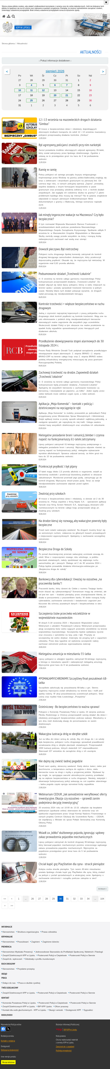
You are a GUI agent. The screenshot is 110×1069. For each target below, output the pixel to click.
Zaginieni (35, 942)
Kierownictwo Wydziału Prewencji (18, 952)
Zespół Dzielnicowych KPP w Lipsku (19, 955)
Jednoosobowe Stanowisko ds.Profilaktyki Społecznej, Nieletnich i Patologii (69, 952)
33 (80, 898)
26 (32, 898)
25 (31, 100)
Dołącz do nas (9, 983)
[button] (105, 17)
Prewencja (6, 946)
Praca (4, 977)
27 (39, 898)
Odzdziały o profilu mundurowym (40, 959)
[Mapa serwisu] (8, 16)
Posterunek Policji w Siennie (82, 955)
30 (59, 898)
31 (66, 898)
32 (73, 898)
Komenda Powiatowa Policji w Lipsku (19, 1003)
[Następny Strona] (103, 71)
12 (43, 90)
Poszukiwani (23, 942)
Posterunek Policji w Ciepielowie (52, 955)
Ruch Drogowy (8, 963)
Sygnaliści (88, 1010)
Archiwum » (102, 889)
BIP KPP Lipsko (45, 1006)
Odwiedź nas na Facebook (3, 1029)
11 (31, 90)
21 (66, 95)
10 (19, 90)
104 (101, 898)
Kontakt (5, 997)
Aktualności (22, 43)
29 (52, 898)
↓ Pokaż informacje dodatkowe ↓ (55, 60)
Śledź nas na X (8, 1029)
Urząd (4, 973)
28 (46, 898)
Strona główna (8, 43)
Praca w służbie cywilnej (29, 983)
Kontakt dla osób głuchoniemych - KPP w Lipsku (24, 1010)
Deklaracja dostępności (10, 1049)
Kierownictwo (8, 932)
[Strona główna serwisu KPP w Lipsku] (3, 16)
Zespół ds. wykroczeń (12, 959)
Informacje (6, 926)
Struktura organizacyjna (28, 932)
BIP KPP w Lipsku (70, 1029)
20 (55, 95)
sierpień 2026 (55, 71)
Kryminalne (7, 936)
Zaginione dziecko (51, 942)
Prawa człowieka (49, 932)
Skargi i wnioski (56, 1010)
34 (87, 898)
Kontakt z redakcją (8, 1040)
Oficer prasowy (61, 1006)
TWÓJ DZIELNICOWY (9, 987)
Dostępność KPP (73, 1010)
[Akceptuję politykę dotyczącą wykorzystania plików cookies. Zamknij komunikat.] (106, 2)
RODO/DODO (6, 1014)
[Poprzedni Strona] (7, 71)
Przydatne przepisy (26, 969)
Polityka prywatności (64, 1050)
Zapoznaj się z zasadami (65, 1046)
